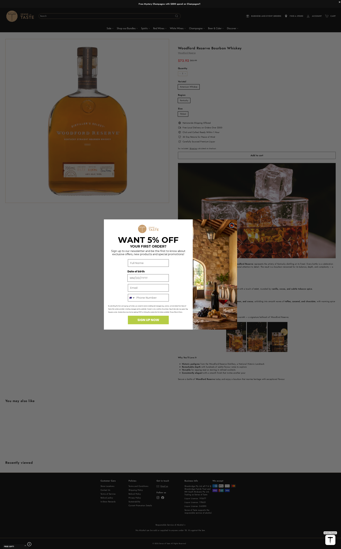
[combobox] (131, 297)
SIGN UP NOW (148, 320)
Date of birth (136, 271)
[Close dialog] (232, 225)
